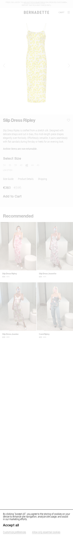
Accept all (11, 525)
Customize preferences (14, 532)
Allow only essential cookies (46, 532)
